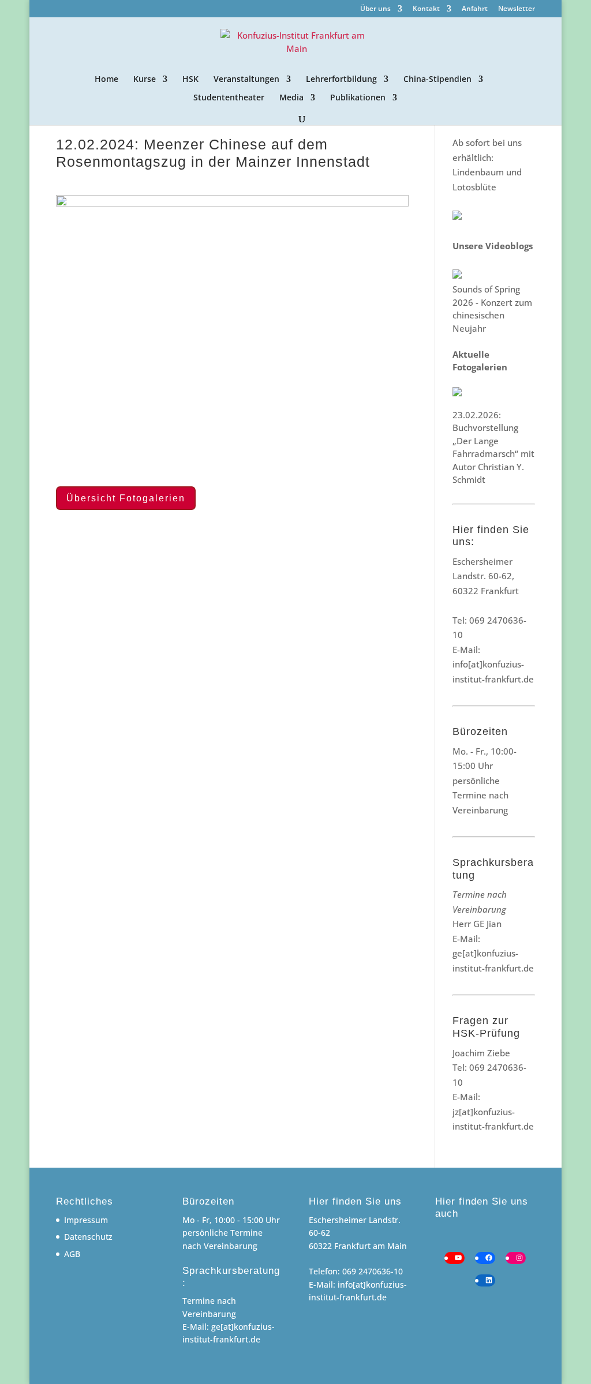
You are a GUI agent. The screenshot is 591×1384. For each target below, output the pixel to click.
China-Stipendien (437, 79)
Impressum (86, 1219)
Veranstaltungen (246, 79)
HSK (190, 79)
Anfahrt (475, 9)
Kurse (144, 79)
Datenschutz (88, 1236)
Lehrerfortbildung (341, 79)
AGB (72, 1253)
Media (291, 98)
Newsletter (516, 9)
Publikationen (358, 98)
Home (106, 79)
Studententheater (228, 98)
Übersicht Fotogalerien (125, 498)
